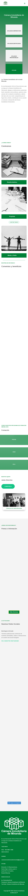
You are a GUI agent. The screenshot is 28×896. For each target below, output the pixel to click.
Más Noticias (14, 612)
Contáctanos (14, 222)
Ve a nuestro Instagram (10, 641)
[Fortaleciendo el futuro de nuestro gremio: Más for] (14, 687)
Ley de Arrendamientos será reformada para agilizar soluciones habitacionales (13, 603)
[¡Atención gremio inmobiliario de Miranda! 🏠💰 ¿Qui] (14, 745)
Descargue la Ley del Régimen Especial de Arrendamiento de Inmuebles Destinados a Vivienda (13, 553)
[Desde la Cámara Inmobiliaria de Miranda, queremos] (14, 723)
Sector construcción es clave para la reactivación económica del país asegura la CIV (14, 578)
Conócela (8, 486)
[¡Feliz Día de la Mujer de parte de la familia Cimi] (14, 654)
